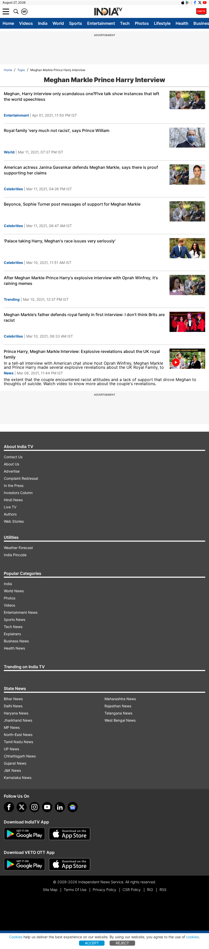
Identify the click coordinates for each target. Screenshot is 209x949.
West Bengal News (120, 720)
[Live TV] (201, 11)
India (42, 23)
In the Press (13, 485)
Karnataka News (17, 777)
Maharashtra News (120, 699)
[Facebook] (9, 807)
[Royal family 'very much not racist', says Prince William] (187, 138)
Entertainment (101, 23)
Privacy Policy (104, 889)
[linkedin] (60, 807)
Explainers (12, 634)
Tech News (13, 626)
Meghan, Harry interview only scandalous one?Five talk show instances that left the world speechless (81, 96)
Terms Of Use (75, 889)
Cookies (15, 937)
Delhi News (13, 706)
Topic (21, 70)
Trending (12, 299)
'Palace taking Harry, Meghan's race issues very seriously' (59, 240)
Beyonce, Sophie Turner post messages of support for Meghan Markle (72, 204)
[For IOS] (69, 864)
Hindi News (13, 500)
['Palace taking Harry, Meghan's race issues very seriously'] (187, 248)
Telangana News (118, 713)
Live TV (10, 507)
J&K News (12, 770)
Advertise (12, 471)
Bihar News (13, 699)
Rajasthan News (117, 706)
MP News (12, 727)
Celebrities (13, 189)
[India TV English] (108, 12)
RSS (163, 889)
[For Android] (24, 864)
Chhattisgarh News (20, 756)
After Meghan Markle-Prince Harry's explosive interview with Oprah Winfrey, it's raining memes (81, 280)
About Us (11, 464)
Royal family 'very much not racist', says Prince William (56, 130)
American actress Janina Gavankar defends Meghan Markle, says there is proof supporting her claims (81, 170)
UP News (11, 749)
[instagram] (34, 807)
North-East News (18, 734)
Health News (14, 648)
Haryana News (16, 713)
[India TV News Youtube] (204, 2)
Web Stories (14, 521)
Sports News (14, 619)
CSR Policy (132, 889)
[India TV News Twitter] (200, 2)
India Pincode (15, 555)
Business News (16, 641)
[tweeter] (22, 807)
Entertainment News (20, 612)
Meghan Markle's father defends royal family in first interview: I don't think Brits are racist (84, 317)
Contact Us (13, 457)
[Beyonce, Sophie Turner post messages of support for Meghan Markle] (187, 211)
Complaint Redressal (21, 478)
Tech (125, 23)
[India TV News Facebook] (195, 2)
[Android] (187, 2)
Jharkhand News (18, 720)
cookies (192, 937)
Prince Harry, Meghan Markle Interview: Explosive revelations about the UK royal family (82, 354)
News (9, 373)
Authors (10, 514)
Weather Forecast (18, 547)
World (58, 23)
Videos (26, 23)
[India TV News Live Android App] (24, 834)
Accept (92, 943)
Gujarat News (15, 763)
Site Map (50, 889)
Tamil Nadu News (18, 742)
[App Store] (69, 834)
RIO (150, 889)
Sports (75, 23)
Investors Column (18, 492)
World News (14, 591)
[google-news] (73, 807)
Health (182, 23)
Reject (122, 943)
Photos (142, 23)
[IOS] (183, 2)
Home (8, 23)
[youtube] (47, 807)
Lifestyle (162, 23)
